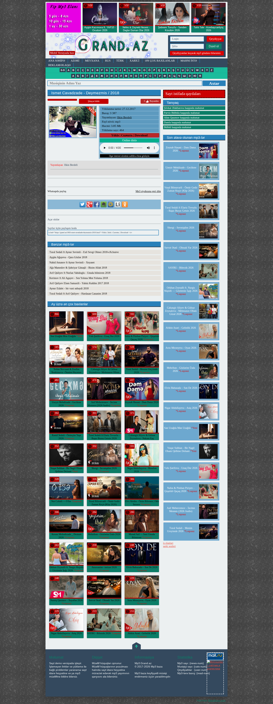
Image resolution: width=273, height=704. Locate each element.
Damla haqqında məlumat (177, 122)
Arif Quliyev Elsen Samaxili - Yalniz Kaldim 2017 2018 (79, 283)
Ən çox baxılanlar (160, 60)
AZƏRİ (75, 60)
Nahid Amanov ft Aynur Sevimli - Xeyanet (72, 262)
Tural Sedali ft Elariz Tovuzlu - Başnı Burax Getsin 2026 (104, 438)
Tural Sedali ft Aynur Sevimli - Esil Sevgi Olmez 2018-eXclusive (84, 252)
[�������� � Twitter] (82, 204)
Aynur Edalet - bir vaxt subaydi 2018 (69, 288)
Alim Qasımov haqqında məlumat (181, 117)
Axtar (214, 83)
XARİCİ (134, 60)
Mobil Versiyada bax (62, 52)
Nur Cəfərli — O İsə (66, 501)
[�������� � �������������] (125, 204)
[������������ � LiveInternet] (118, 204)
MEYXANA (92, 60)
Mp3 (106, 45)
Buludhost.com (217, 700)
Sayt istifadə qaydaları (183, 93)
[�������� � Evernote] (104, 204)
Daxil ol (214, 46)
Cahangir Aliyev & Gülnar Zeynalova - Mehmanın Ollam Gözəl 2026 (104, 372)
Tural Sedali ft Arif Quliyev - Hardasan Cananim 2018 (78, 293)
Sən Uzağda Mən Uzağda (66, 336)
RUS (107, 60)
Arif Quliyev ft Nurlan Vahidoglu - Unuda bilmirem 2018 (79, 273)
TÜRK (120, 60)
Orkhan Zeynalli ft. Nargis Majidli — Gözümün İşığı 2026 (180, 290)
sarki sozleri (169, 546)
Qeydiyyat (215, 38)
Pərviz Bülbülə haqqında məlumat (182, 112)
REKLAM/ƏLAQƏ (59, 65)
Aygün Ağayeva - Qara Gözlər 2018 (68, 257)
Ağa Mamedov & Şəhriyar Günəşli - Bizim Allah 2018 (78, 267)
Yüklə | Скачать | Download (129, 135)
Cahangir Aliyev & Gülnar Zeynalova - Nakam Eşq (142, 438)
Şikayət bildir (94, 101)
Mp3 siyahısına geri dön (148, 191)
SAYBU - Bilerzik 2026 (104, 633)
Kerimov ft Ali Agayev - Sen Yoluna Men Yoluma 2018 (78, 278)
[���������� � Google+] (89, 204)
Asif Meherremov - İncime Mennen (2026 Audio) (181, 511)
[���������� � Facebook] (97, 204)
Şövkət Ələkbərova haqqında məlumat (184, 108)
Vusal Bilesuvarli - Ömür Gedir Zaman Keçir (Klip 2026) (104, 504)
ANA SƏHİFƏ (56, 60)
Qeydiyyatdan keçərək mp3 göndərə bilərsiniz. (197, 53)
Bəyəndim (151, 101)
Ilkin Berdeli (124, 117)
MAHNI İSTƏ (189, 60)
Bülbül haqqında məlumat (177, 127)
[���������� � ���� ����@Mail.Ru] (111, 204)
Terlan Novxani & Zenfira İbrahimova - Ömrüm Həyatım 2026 (66, 372)
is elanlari (168, 543)
